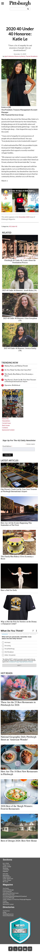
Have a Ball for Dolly (9, 590)
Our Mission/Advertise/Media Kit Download (15, 896)
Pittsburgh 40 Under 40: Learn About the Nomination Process (20, 261)
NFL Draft (5, 881)
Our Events (6, 888)
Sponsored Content (8, 430)
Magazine (5, 871)
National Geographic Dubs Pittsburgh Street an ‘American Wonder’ (18, 738)
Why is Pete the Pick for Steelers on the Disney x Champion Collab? (19, 622)
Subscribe (5, 418)
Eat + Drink (6, 863)
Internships (6, 902)
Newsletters (6, 421)
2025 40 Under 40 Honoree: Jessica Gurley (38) (20, 349)
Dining (4, 912)
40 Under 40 (13, 226)
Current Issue (6, 423)
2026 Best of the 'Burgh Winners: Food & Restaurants (17, 807)
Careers (5, 901)
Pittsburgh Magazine (20, 3)
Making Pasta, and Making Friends (16, 366)
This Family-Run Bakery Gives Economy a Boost (19, 375)
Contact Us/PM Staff (8, 898)
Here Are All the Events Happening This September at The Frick (16, 523)
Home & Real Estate (8, 915)
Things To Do (6, 865)
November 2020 (24, 217)
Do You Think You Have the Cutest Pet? (18, 370)
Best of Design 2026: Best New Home (19, 840)
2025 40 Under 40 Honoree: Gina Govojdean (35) (20, 319)
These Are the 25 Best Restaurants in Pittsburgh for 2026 (18, 703)
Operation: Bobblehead (12, 385)
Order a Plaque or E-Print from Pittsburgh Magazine (17, 899)
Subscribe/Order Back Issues (11, 893)
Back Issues (6, 425)
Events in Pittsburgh (8, 890)
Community (6, 869)
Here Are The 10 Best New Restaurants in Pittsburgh (19, 773)
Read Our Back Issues (9, 894)
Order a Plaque (7, 880)
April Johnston (9, 56)
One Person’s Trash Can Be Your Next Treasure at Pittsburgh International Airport (20, 380)
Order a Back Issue (8, 878)
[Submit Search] (28, 9)
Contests (5, 427)
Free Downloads (7, 891)
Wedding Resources (8, 914)
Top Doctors (6, 911)
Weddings (5, 868)
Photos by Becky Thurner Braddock (25, 56)
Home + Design (7, 866)
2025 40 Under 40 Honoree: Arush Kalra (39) (19, 290)
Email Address (7, 446)
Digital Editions (7, 877)
